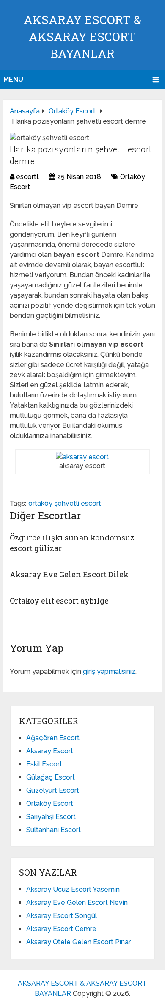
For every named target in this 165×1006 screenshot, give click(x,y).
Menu (13, 79)
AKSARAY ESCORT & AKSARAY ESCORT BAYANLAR (82, 36)
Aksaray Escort (49, 751)
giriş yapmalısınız (109, 671)
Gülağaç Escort (50, 777)
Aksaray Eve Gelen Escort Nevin (77, 903)
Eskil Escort (44, 764)
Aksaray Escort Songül (61, 916)
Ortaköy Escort (49, 803)
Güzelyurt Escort (52, 790)
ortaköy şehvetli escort (64, 503)
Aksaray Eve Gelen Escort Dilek (69, 574)
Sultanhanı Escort (53, 830)
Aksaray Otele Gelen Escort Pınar (78, 942)
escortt (27, 177)
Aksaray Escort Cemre (61, 929)
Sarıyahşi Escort (51, 817)
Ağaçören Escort (53, 738)
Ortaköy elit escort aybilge (59, 600)
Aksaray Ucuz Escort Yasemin (73, 889)
